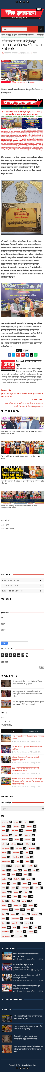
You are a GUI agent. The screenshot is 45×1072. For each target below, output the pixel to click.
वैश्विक (17, 910)
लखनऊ (24, 901)
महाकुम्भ (16, 892)
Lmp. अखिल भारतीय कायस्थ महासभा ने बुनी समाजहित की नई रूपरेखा (25, 769)
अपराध (26, 822)
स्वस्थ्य (26, 923)
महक (37, 888)
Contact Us (5, 721)
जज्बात (27, 861)
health (19, 932)
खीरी (3, 844)
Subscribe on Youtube (12, 591)
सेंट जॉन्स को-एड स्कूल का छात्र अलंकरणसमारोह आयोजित (23, 965)
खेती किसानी (16, 853)
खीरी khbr (32, 848)
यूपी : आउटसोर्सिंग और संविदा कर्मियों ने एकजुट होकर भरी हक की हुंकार (28, 1017)
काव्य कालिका (29, 831)
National (6, 936)
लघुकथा (31, 905)
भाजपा (3, 888)
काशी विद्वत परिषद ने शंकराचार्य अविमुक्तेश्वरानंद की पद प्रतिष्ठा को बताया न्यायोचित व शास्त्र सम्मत (28, 1049)
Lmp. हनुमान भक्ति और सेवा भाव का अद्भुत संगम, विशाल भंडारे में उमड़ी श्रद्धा (28, 1027)
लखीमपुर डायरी (17, 905)
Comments (33, 731)
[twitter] (17, 2)
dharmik (5, 932)
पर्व (34, 870)
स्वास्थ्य (4, 927)
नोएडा (15, 870)
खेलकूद (4, 857)
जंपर (18, 861)
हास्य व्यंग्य (25, 927)
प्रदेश (34, 53)
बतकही (28, 879)
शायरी (28, 910)
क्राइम (16, 835)
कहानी (3, 831)
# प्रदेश (25, 350)
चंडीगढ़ (27, 857)
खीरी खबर (13, 844)
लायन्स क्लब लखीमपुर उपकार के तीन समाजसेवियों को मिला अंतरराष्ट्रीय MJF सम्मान (19, 507)
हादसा (14, 927)
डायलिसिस (30, 866)
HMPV (30, 932)
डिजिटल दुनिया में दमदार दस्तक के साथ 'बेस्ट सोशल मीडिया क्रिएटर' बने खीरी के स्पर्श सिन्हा (22, 432)
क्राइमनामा (4, 839)
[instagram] (24, 2)
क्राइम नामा (27, 835)
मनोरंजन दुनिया (25, 888)
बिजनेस (24, 883)
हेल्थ (36, 927)
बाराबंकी (4, 883)
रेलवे (3, 901)
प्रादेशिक (4, 879)
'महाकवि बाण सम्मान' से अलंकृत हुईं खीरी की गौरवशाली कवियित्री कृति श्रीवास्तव (22, 482)
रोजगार (13, 901)
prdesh (19, 936)
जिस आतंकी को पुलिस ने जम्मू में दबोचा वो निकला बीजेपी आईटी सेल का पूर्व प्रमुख (27, 682)
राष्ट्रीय (25, 897)
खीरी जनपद (19, 848)
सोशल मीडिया (15, 923)
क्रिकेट (17, 839)
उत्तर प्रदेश (16, 826)
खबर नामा (28, 839)
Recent (12, 731)
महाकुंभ (4, 892)
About (3, 717)
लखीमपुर (4, 905)
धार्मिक (3, 870)
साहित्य (27, 919)
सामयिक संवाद (15, 919)
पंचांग (25, 870)
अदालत (16, 822)
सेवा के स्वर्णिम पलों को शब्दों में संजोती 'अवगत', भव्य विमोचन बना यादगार (20, 457)
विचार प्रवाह (5, 910)
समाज (3, 919)
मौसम (26, 892)
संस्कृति (13, 914)
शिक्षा (3, 914)
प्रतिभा (3, 875)
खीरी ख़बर (28, 844)
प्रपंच (25, 875)
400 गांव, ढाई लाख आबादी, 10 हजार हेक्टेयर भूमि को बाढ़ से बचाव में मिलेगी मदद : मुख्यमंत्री (28, 702)
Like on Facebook (10, 586)
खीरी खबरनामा (5, 848)
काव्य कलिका (15, 831)
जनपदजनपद (18, 866)
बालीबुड (14, 883)
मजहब (13, 888)
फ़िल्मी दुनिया (17, 879)
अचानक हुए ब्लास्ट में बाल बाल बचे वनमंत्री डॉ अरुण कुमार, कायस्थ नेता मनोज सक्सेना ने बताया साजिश (27, 693)
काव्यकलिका (5, 835)
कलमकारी (29, 826)
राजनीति (4, 897)
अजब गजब (5, 822)
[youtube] (27, 2)
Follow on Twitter (11, 580)
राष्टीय (15, 897)
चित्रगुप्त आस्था (6, 861)
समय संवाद (35, 914)
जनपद (3, 866)
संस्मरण (23, 914)
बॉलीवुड (35, 883)
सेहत (3, 923)
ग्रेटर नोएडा (16, 857)
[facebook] (20, 2)
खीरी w (4, 853)
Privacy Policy (6, 725)
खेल (27, 853)
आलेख (3, 826)
